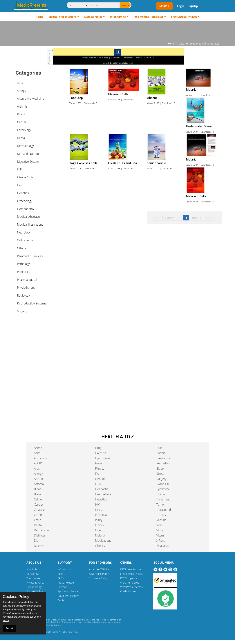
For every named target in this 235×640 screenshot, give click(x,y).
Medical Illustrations (30, 224)
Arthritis (22, 106)
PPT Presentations (130, 569)
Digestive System (28, 162)
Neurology (23, 232)
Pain (159, 448)
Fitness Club (25, 177)
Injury (98, 520)
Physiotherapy (26, 288)
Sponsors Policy (98, 578)
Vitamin (161, 535)
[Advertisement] (117, 31)
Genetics (23, 193)
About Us (31, 569)
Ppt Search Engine (68, 591)
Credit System (128, 591)
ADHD (38, 463)
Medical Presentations (62, 16)
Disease (39, 546)
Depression (41, 530)
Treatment (163, 499)
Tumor (160, 504)
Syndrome (163, 489)
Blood (21, 114)
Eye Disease (103, 458)
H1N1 (99, 484)
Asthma (39, 484)
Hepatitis (101, 499)
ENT (19, 169)
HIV (97, 504)
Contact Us (32, 573)
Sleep (160, 468)
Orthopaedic (25, 240)
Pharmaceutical (27, 280)
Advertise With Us (99, 569)
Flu (19, 185)
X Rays (160, 541)
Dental (21, 138)
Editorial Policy (34, 591)
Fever (98, 463)
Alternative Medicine (30, 99)
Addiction (40, 458)
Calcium (39, 499)
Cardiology (24, 130)
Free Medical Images (184, 16)
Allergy (21, 91)
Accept (9, 628)
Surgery (22, 311)
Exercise (100, 453)
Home (39, 16)
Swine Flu (162, 484)
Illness (99, 510)
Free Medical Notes (131, 573)
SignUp (193, 6)
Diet (36, 541)
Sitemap (62, 587)
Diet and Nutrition (28, 154)
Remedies (163, 463)
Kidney (99, 525)
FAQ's (61, 578)
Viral (159, 525)
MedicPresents (50, 631)
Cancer (21, 122)
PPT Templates (128, 578)
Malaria (100, 535)
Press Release (66, 582)
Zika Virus (162, 546)
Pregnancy (163, 458)
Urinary (161, 515)
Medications (103, 541)
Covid (37, 520)
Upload (164, 6)
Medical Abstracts (28, 217)
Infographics (118, 16)
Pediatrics (23, 272)
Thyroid (161, 494)
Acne (37, 453)
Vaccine (161, 520)
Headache (102, 489)
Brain (37, 494)
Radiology (23, 295)
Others (21, 248)
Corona (38, 515)
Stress (160, 474)
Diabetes (40, 535)
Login (180, 6)
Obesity (100, 546)
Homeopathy (25, 209)
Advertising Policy (99, 573)
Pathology (23, 264)
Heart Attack (103, 494)
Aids (20, 83)
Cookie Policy (33, 587)
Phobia (160, 453)
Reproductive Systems (31, 303)
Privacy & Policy (35, 582)
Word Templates (129, 582)
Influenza (101, 515)
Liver (98, 530)
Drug (98, 448)
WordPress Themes (131, 587)
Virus (159, 530)
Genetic (100, 479)
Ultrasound (163, 510)
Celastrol (39, 510)
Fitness (99, 468)
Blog (60, 573)
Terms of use (33, 578)
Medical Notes (93, 16)
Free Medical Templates (148, 16)
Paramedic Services (30, 256)
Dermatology (25, 146)
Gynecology (24, 201)
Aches (38, 448)
